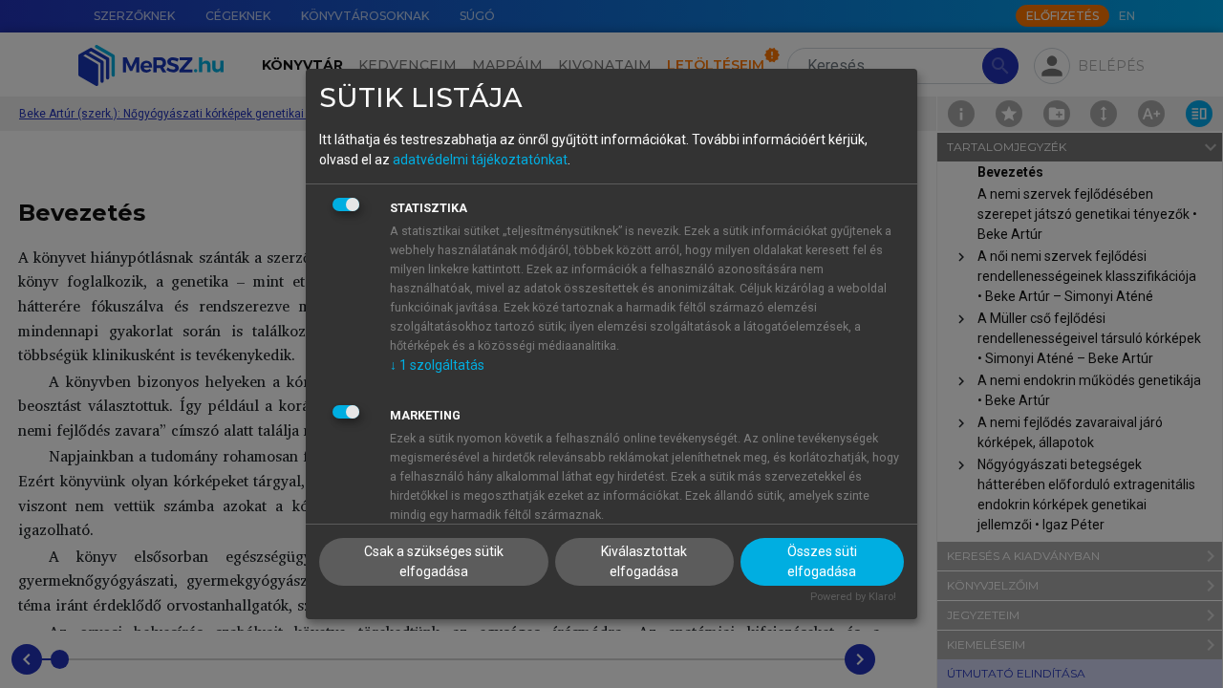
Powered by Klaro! (853, 597)
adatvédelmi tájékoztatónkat (480, 159)
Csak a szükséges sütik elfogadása (434, 561)
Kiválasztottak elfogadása (644, 561)
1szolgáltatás (437, 365)
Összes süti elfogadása (822, 561)
